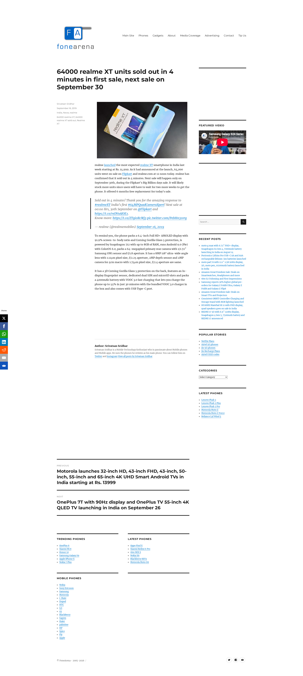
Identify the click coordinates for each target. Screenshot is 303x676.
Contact (229, 35)
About (172, 35)
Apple (62, 638)
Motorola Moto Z (209, 410)
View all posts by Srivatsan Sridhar (135, 356)
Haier (62, 621)
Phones (143, 35)
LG (60, 608)
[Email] (4, 358)
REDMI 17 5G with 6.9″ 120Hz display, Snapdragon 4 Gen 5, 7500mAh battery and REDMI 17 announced (223, 315)
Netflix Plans (207, 341)
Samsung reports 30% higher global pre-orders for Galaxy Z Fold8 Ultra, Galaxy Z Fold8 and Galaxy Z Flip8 (222, 285)
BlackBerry (64, 614)
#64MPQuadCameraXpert (146, 205)
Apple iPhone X (66, 559)
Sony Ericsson (66, 588)
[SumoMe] (4, 366)
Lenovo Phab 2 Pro (210, 406)
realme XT (146, 165)
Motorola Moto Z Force (213, 413)
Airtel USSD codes (210, 354)
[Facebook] (4, 326)
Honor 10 (64, 552)
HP (60, 628)
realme (73, 112)
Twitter (98, 356)
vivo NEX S (135, 552)
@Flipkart (145, 209)
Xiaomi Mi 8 (65, 549)
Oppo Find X (136, 545)
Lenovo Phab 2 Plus (211, 403)
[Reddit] (4, 350)
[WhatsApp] (4, 334)
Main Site (128, 35)
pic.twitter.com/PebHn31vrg (167, 218)
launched (110, 165)
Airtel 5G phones (209, 344)
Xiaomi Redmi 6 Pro (140, 549)
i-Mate (62, 598)
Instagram (112, 356)
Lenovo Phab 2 (208, 400)
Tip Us (242, 35)
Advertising (212, 35)
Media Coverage (190, 35)
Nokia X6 (135, 555)
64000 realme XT (66, 117)
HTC (61, 604)
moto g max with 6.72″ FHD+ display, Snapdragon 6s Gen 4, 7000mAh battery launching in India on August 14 (221, 249)
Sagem (62, 618)
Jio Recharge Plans (210, 351)
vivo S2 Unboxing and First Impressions (221, 278)
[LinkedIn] (4, 342)
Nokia (62, 585)
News (66, 112)
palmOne (63, 624)
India (59, 112)
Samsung (64, 591)
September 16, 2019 (150, 227)
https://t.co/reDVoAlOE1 (111, 213)
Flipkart (127, 173)
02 (60, 611)
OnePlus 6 (64, 545)
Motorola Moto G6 (139, 562)
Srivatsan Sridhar (65, 104)
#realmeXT (102, 205)
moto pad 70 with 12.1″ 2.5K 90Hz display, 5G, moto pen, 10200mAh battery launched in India (222, 265)
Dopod (62, 601)
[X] (4, 318)
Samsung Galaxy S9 (69, 555)
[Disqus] (123, 415)
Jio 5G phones (208, 348)
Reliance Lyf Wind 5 (211, 416)
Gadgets (158, 35)
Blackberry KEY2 (138, 559)
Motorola (64, 595)
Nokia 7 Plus (65, 562)
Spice (62, 631)
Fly (60, 634)
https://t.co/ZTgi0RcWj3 (129, 218)
